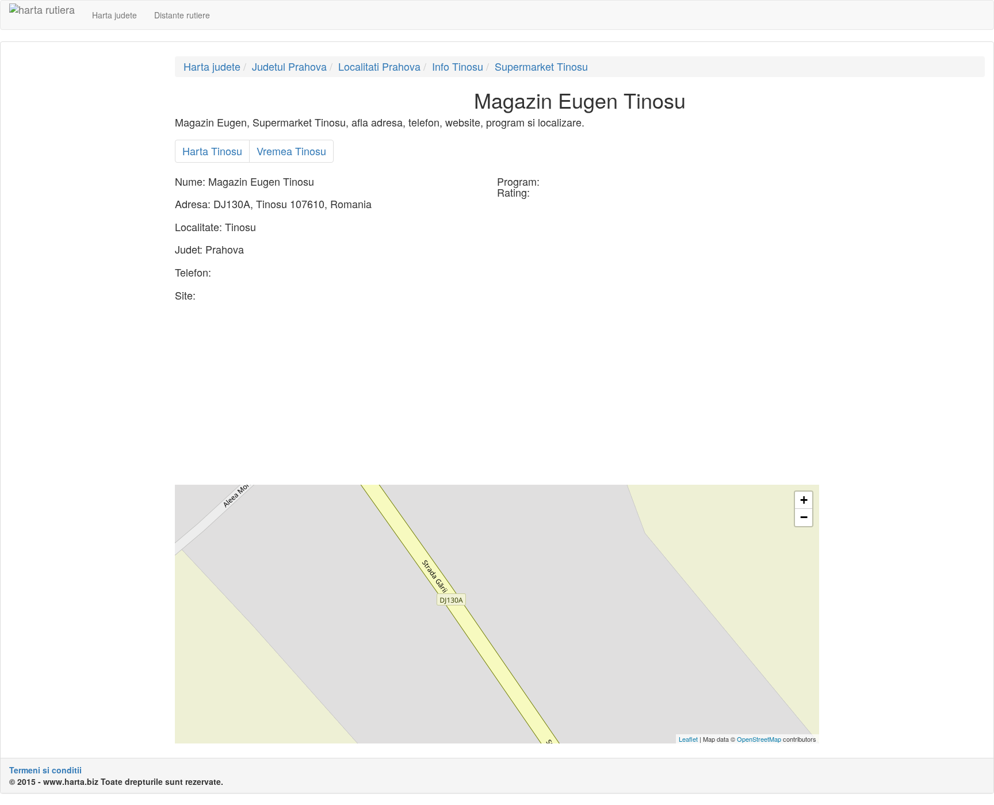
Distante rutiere (182, 15)
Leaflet (688, 738)
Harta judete (114, 15)
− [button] (804, 517)
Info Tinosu (457, 66)
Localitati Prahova (379, 66)
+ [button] (804, 500)
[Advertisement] (83, 228)
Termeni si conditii (45, 770)
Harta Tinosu (212, 150)
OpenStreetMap (759, 738)
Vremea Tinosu (291, 150)
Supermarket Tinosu (541, 66)
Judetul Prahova (289, 66)
